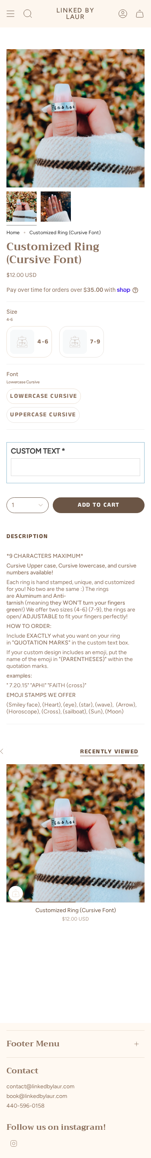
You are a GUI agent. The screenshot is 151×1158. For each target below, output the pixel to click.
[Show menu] (10, 14)
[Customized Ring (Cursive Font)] (75, 833)
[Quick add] (15, 893)
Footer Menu (33, 1044)
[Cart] (139, 14)
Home (13, 232)
